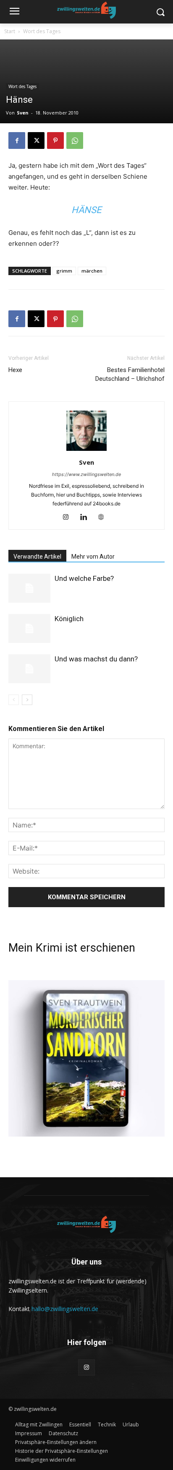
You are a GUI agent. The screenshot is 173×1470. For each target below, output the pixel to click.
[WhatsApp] (74, 140)
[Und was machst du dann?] (29, 668)
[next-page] (27, 700)
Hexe (15, 370)
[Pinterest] (55, 140)
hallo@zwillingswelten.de (64, 1309)
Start (9, 31)
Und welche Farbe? (84, 578)
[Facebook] (16, 140)
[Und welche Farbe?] (29, 588)
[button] (56, 1442)
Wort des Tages (41, 31)
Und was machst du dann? (96, 659)
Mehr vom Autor (93, 556)
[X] (36, 140)
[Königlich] (29, 628)
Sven (23, 112)
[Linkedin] (87, 518)
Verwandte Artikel (37, 556)
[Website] (104, 518)
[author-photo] (86, 450)
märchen (91, 271)
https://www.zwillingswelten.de (86, 474)
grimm (64, 271)
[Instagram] (69, 518)
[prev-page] (13, 700)
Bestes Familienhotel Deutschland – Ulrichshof (130, 374)
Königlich (69, 618)
